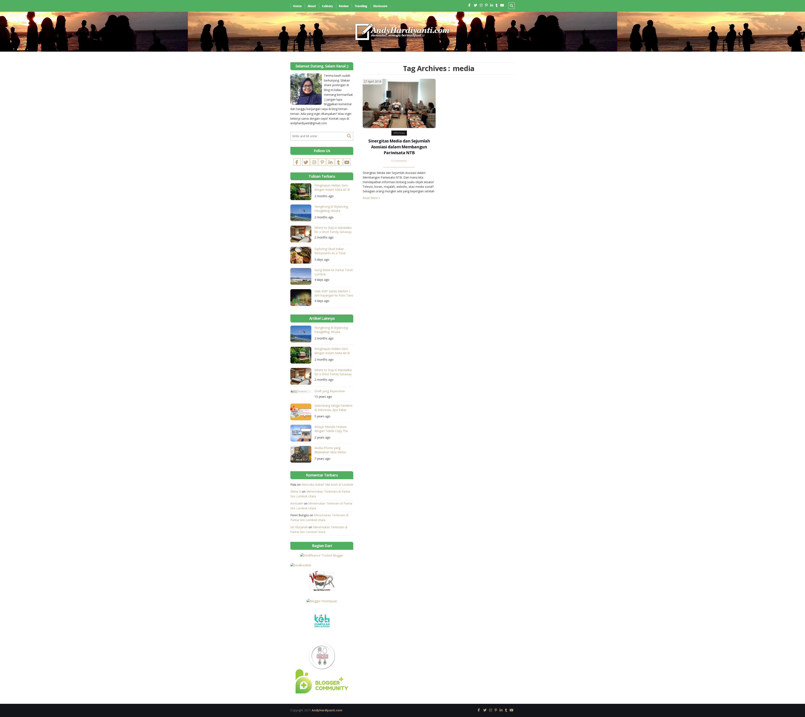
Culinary (327, 6)
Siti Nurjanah (299, 527)
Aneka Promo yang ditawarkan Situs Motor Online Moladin (330, 450)
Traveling (360, 6)
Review (343, 6)
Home (297, 6)
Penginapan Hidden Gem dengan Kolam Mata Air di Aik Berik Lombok (332, 188)
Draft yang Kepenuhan (329, 391)
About (312, 6)
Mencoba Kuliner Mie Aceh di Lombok (327, 485)
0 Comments (399, 161)
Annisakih (296, 503)
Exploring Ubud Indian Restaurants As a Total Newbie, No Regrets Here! (332, 251)
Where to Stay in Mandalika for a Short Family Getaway (333, 230)
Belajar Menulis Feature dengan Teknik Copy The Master (331, 429)
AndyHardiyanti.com (327, 710)
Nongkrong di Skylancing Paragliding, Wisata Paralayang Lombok (331, 209)
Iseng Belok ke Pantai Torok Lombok (333, 272)
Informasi (399, 133)
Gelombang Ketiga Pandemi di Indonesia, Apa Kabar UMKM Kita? (333, 408)
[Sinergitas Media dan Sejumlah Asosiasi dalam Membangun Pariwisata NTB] (399, 103)
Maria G (295, 491)
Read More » (371, 198)
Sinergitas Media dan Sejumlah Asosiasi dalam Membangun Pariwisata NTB (399, 146)
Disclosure (380, 6)
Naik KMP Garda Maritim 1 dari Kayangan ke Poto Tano (333, 293)
